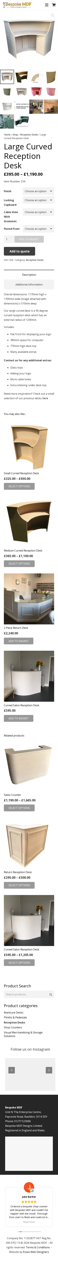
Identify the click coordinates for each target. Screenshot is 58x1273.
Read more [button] (29, 1221)
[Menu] (46, 5)
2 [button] (25, 1078)
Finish (7, 191)
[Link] (17, 5)
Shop (15, 134)
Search (50, 994)
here (45, 398)
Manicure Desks (13, 1012)
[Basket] (54, 5)
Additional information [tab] (29, 284)
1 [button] (20, 1078)
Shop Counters (13, 1027)
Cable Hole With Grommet (11, 216)
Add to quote (20, 251)
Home (7, 134)
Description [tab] (29, 274)
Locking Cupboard (10, 202)
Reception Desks (29, 134)
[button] (53, 15)
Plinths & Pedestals (15, 1017)
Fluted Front (12, 229)
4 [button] (35, 1078)
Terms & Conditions (38, 1247)
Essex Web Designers (36, 1252)
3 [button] (30, 1078)
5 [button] (40, 1078)
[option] (30, 1069)
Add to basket (29, 239)
